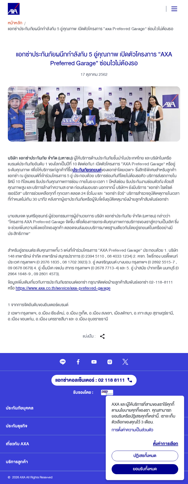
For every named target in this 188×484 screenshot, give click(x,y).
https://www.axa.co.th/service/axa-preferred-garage (63, 288)
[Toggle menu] (170, 9)
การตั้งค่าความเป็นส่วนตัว (132, 429)
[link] (63, 362)
